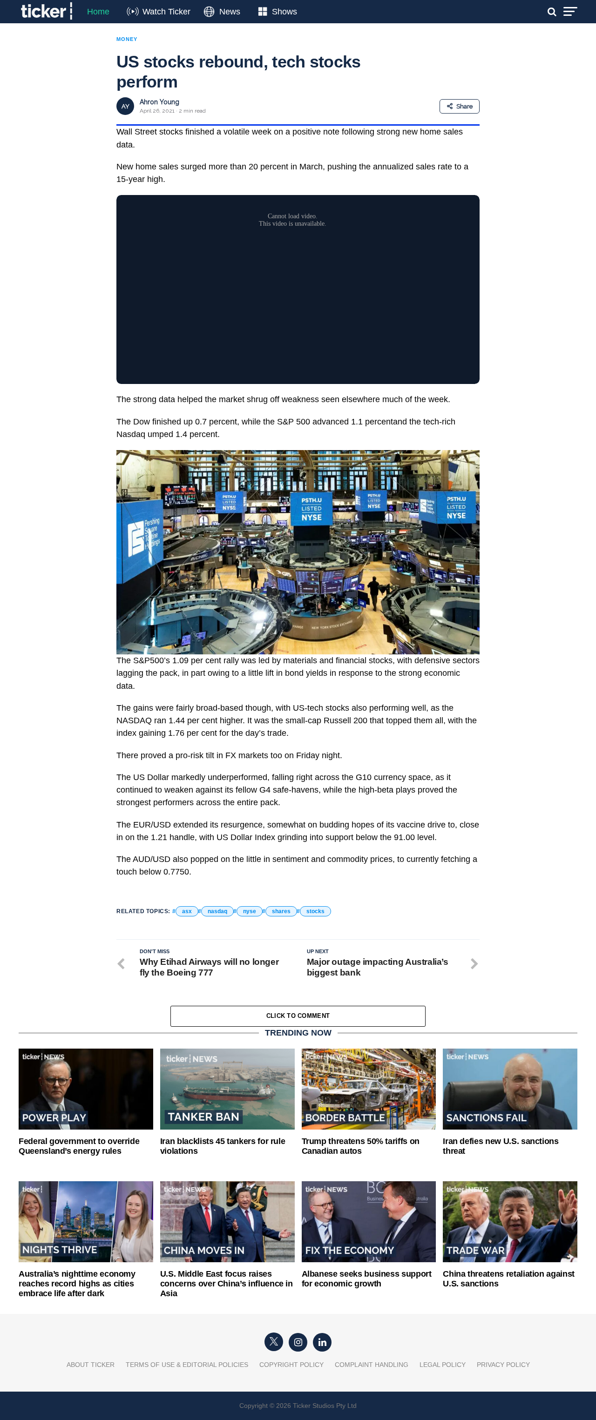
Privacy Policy (503, 1364)
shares (281, 911)
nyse (249, 911)
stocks (315, 911)
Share (464, 106)
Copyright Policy (291, 1364)
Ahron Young (159, 102)
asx (187, 911)
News (229, 11)
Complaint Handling (371, 1364)
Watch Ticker (166, 11)
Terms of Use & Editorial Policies (187, 1364)
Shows (284, 11)
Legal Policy (443, 1364)
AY (125, 106)
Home (98, 11)
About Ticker (91, 1364)
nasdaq (217, 911)
